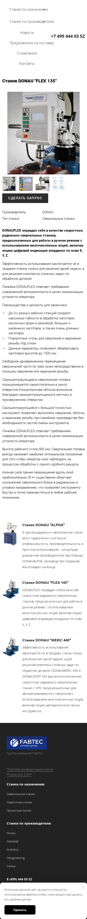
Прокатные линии (19, 810)
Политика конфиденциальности (30, 769)
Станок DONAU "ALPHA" (43, 524)
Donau (11, 833)
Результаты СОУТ (19, 774)
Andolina (13, 850)
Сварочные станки (19, 802)
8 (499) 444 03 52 (19, 879)
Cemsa (11, 866)
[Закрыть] (83, 887)
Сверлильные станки (21, 794)
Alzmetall (12, 841)
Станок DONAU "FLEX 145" (45, 582)
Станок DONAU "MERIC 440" (46, 640)
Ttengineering (16, 858)
